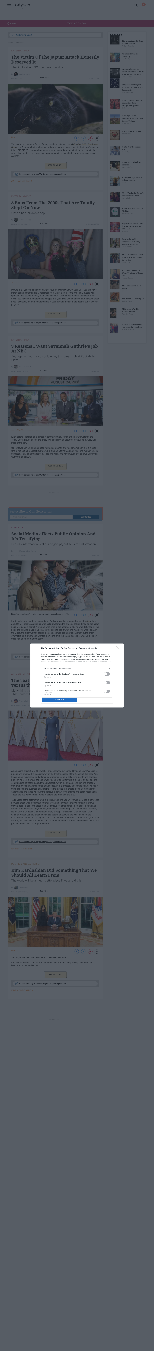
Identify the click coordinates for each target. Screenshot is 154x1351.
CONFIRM (59, 700)
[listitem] (77, 668)
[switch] (107, 674)
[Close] (118, 648)
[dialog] (77, 675)
